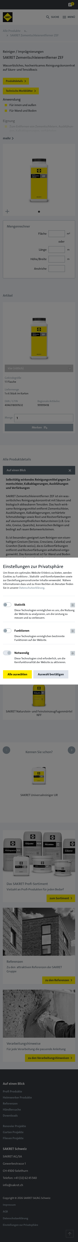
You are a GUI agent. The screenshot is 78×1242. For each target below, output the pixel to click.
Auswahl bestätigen (51, 674)
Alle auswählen (17, 674)
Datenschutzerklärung (31, 587)
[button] (44, 611)
